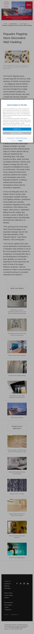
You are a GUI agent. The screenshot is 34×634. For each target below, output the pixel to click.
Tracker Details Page (21, 138)
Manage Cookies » (17, 133)
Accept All (17, 129)
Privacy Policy (11, 138)
